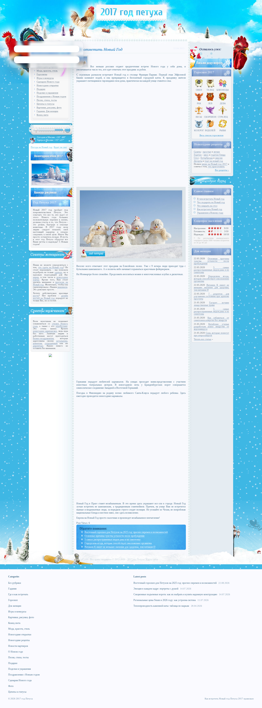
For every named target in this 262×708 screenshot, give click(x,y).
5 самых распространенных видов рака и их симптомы (112, 539)
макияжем (62, 287)
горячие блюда (218, 155)
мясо (206, 155)
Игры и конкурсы (45, 78)
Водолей (210, 130)
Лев (210, 103)
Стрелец (223, 117)
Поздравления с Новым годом (51, 96)
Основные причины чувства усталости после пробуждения (115, 535)
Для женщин (52, 111)
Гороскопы (42, 74)
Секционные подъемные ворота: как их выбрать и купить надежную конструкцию (175, 594)
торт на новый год (214, 161)
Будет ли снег (60, 147)
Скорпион (210, 117)
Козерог (199, 130)
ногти (36, 295)
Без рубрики (14, 583)
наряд (36, 277)
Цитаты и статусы (45, 104)
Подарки (41, 89)
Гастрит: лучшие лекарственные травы (211, 303)
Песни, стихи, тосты (47, 100)
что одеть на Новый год (50, 267)
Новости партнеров (18, 646)
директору (38, 345)
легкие (216, 151)
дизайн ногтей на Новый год (50, 296)
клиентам (37, 343)
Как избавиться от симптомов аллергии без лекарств (211, 318)
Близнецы (223, 90)
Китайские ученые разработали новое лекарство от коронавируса (211, 326)
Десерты (198, 161)
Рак (199, 103)
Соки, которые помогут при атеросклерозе (211, 334)
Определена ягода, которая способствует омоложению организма (118, 543)
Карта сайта (152, 559)
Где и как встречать (18, 594)
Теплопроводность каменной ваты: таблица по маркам (161, 605)
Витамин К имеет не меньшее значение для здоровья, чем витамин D (120, 546)
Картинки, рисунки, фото (49, 107)
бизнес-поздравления (43, 338)
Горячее (198, 155)
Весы (199, 117)
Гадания (41, 111)
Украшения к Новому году (210, 212)
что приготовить (216, 166)
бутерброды (207, 158)
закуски (218, 158)
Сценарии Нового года (48, 81)
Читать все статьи (202, 339)
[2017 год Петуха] (131, 20)
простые (207, 151)
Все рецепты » (222, 170)
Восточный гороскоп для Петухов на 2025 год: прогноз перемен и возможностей (126, 532)
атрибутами (61, 326)
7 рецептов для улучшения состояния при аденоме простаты (211, 296)
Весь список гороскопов (211, 135)
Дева (223, 103)
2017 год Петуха (135, 559)
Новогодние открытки (48, 85)
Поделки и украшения (47, 92)
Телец (210, 90)
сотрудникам (51, 343)
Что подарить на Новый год (211, 202)
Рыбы (222, 130)
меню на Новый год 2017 (214, 164)
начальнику (61, 341)
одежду (58, 272)
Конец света (42, 115)
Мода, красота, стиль (47, 70)
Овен (199, 90)
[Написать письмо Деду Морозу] (210, 68)
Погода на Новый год (41, 147)
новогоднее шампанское (45, 331)
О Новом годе (15, 651)
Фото (11, 686)
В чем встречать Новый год (210, 199)
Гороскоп (13, 600)
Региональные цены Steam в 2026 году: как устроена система (164, 600)
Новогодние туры (212, 180)
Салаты (197, 151)
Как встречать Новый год (209, 209)
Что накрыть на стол (207, 205)
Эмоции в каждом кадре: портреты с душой (155, 588)
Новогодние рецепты (19, 640)
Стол (196, 158)
